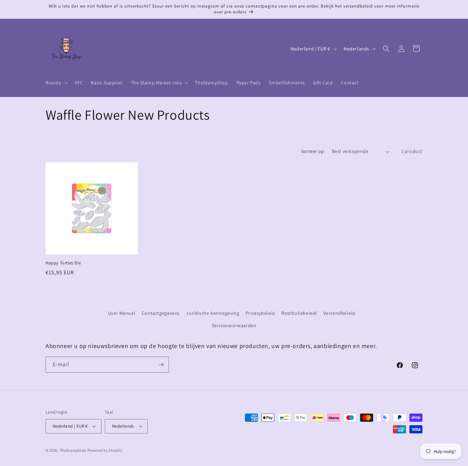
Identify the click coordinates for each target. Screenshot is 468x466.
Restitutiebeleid (299, 313)
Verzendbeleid (339, 313)
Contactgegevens (161, 313)
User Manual (122, 313)
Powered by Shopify (105, 450)
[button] (56, 82)
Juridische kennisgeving (212, 313)
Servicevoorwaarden (234, 325)
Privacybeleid (260, 313)
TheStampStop (73, 450)
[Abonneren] (161, 365)
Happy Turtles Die (63, 263)
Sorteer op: (313, 151)
